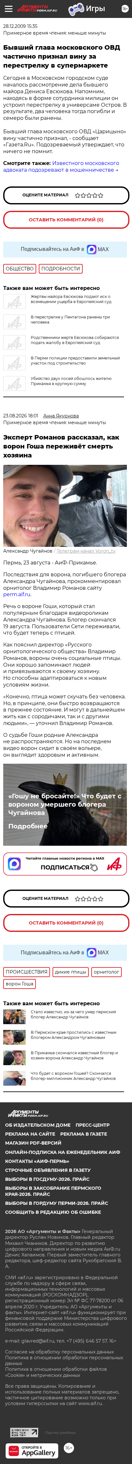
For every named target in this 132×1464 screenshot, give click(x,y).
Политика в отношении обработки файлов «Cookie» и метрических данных (56, 1372)
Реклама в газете (83, 1134)
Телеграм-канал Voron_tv (86, 551)
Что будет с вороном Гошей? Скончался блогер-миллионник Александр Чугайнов (73, 1076)
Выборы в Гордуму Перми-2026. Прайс (56, 1203)
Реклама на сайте (30, 1134)
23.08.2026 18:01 (20, 416)
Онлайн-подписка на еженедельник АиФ (62, 1152)
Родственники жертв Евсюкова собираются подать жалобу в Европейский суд (75, 340)
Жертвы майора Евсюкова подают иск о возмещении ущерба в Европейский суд (71, 299)
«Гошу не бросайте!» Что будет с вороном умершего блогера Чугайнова (64, 804)
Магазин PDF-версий (33, 1143)
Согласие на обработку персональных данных (59, 1352)
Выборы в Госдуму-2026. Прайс (47, 1179)
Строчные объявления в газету (48, 1170)
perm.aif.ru (16, 594)
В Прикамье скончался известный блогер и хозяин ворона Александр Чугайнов (74, 1055)
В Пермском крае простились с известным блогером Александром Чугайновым (73, 1035)
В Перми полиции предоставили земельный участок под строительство (75, 361)
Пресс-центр (93, 1125)
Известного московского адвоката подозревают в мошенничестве (61, 166)
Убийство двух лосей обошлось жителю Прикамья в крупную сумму (71, 381)
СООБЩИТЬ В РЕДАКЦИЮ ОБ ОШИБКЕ (53, 1212)
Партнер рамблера (60, 1433)
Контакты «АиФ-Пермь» (37, 1161)
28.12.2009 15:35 (20, 26)
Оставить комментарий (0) (66, 220)
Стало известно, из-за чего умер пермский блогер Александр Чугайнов (73, 1014)
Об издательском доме (37, 1125)
